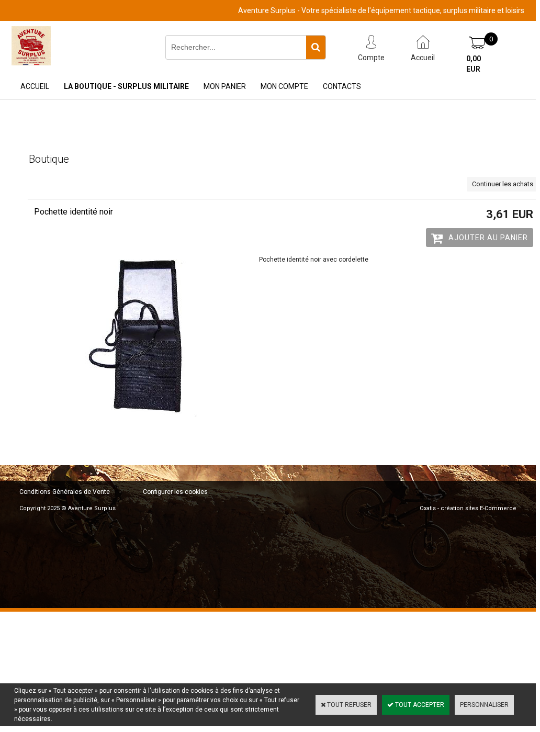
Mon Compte (284, 86)
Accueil (34, 86)
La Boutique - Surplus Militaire (126, 86)
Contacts (342, 86)
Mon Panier (225, 86)
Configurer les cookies (175, 491)
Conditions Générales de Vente (64, 491)
